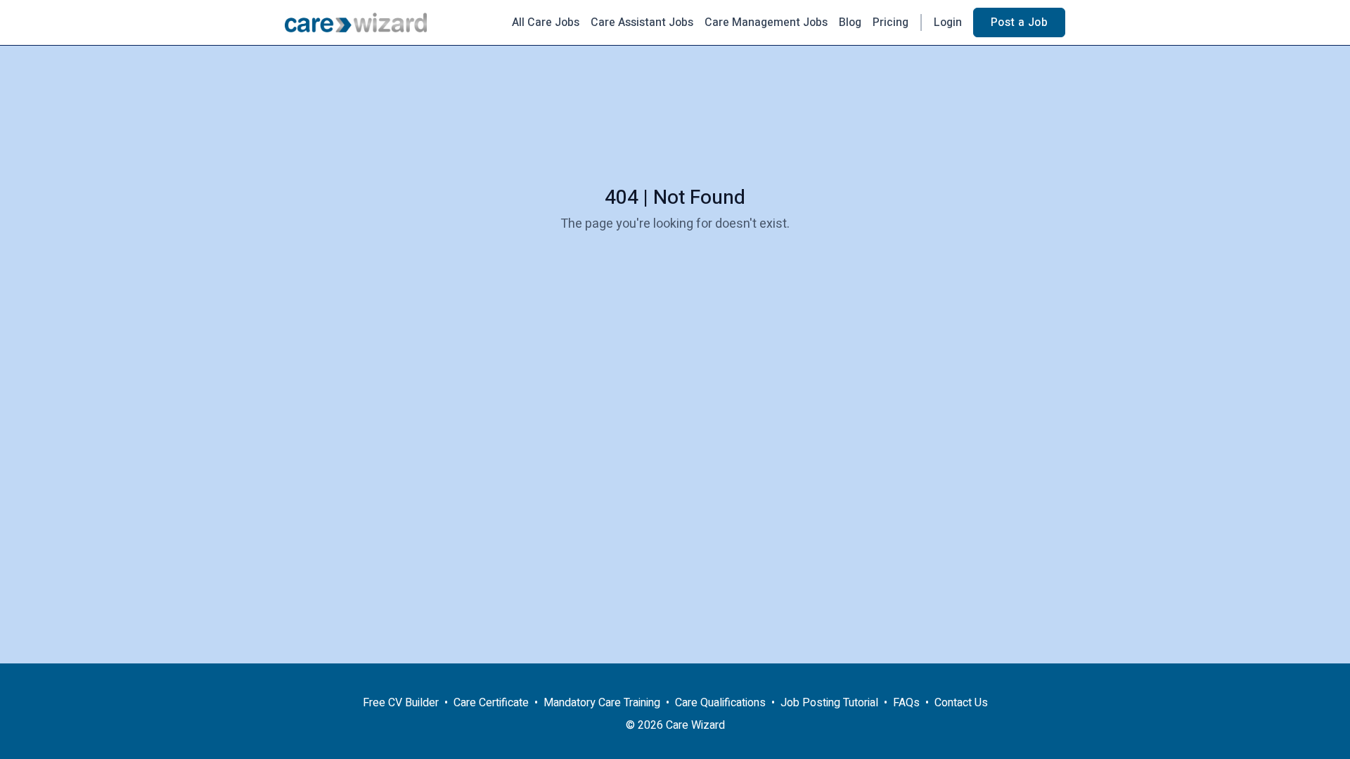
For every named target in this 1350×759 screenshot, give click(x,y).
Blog (850, 22)
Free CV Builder (401, 702)
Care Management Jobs (766, 22)
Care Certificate (491, 702)
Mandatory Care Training (602, 702)
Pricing (890, 22)
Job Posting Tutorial (829, 702)
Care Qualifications (720, 702)
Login (948, 22)
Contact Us (961, 702)
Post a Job (1019, 22)
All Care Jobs (545, 22)
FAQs (906, 702)
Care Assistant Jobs (642, 22)
